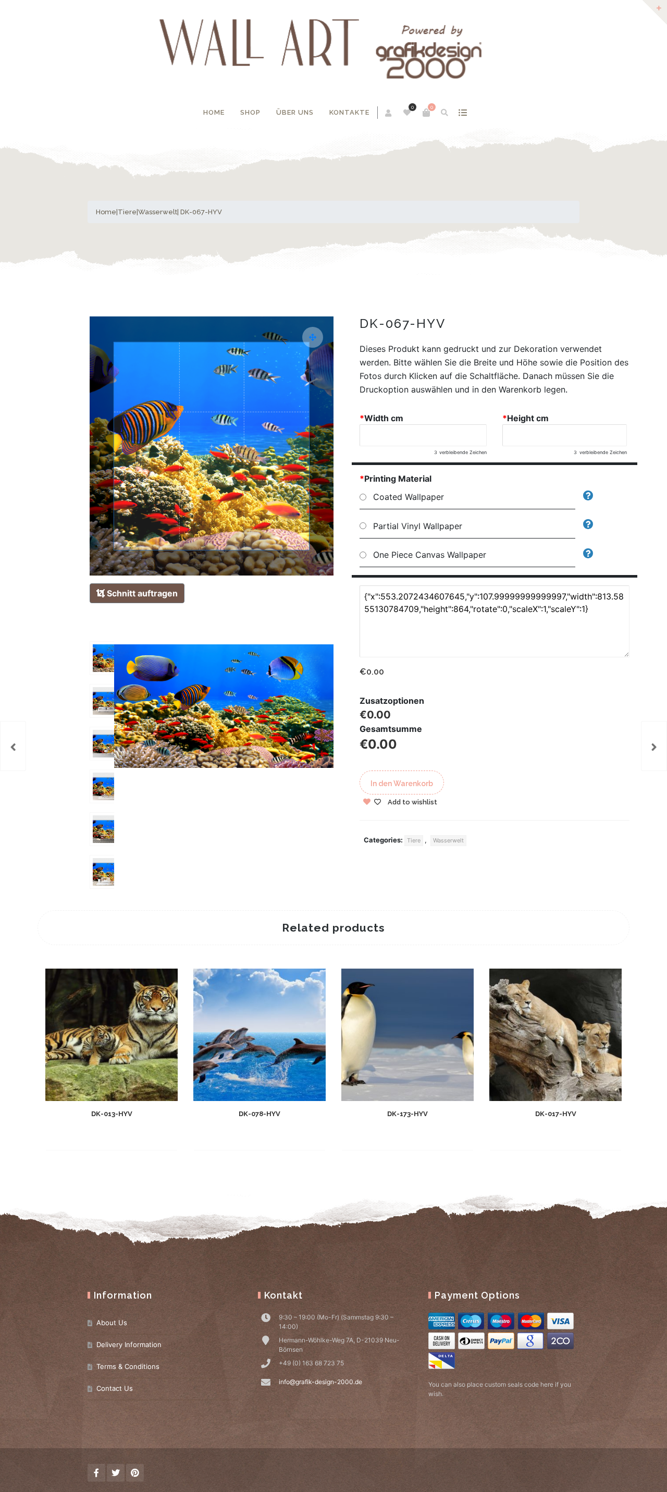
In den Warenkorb (401, 783)
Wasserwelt (157, 212)
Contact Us (114, 1388)
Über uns (295, 112)
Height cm (525, 418)
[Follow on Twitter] (116, 1473)
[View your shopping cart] (426, 112)
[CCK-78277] (13, 746)
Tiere (127, 212)
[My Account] (389, 113)
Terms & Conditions (127, 1366)
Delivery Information (129, 1344)
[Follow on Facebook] (96, 1473)
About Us (111, 1322)
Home (214, 112)
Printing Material (395, 478)
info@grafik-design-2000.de (320, 1382)
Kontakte (349, 112)
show (462, 112)
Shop (250, 112)
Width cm (381, 418)
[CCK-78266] (654, 746)
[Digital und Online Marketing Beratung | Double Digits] (333, 48)
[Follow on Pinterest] (135, 1473)
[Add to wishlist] (147, 1134)
